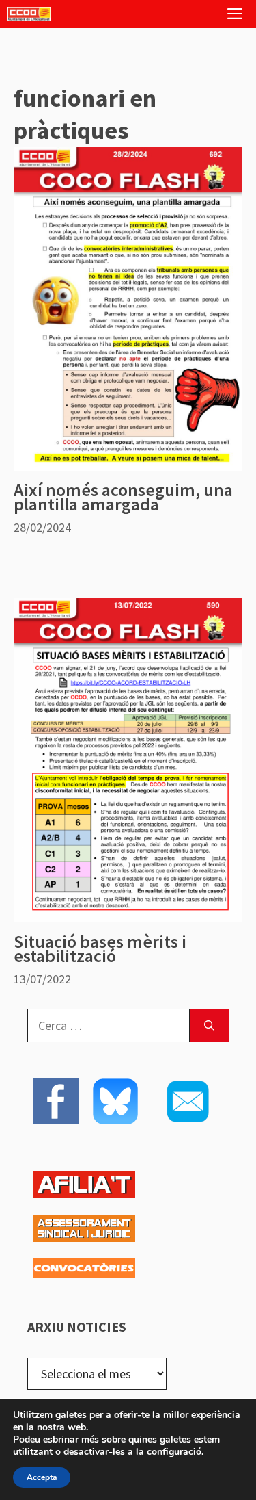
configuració (174, 1452)
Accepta (42, 1477)
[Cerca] (209, 1025)
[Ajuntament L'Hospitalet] (29, 14)
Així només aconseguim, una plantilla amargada (123, 496)
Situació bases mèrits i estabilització (100, 948)
